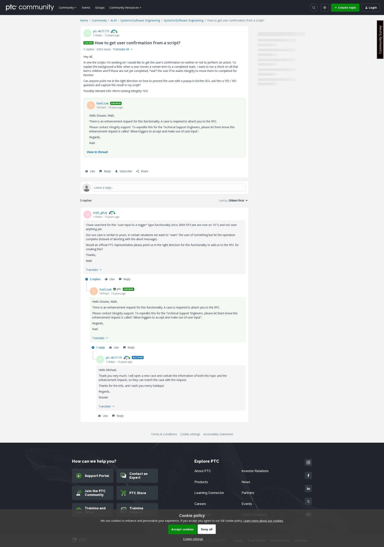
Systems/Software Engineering (140, 20)
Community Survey (380, 39)
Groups (100, 7)
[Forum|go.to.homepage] (30, 7)
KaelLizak (102, 103)
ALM (114, 20)
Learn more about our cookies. (263, 521)
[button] (345, 8)
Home (84, 20)
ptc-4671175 (101, 31)
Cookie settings (190, 434)
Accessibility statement (218, 434)
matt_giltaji (100, 213)
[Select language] (325, 8)
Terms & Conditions (164, 434)
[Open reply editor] (164, 187)
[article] (164, 246)
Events (86, 7)
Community (99, 20)
